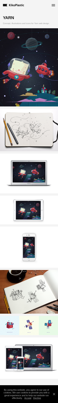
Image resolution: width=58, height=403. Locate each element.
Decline (37, 398)
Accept (27, 398)
